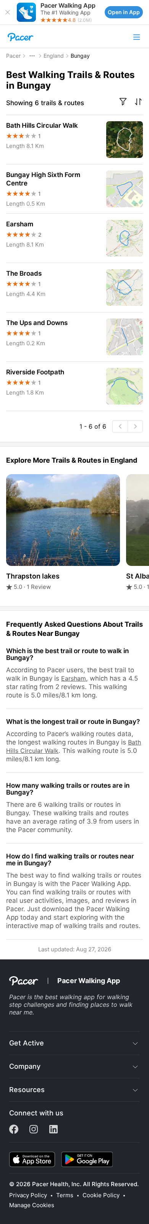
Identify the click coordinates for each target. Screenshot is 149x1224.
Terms (64, 1195)
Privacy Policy (28, 1195)
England (54, 55)
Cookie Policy (101, 1195)
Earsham (73, 678)
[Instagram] (33, 1131)
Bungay (80, 55)
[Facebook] (13, 1131)
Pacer (13, 55)
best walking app (70, 997)
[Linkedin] (53, 1131)
